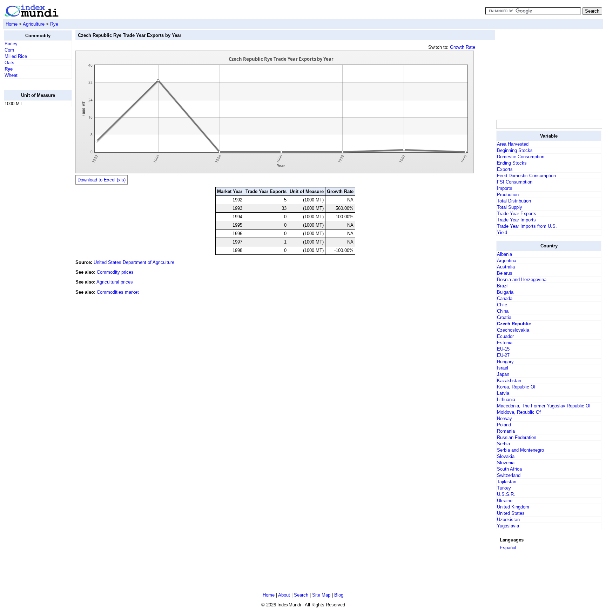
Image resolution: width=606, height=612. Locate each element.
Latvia (503, 393)
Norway (504, 418)
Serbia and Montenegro (520, 450)
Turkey (504, 488)
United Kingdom (513, 507)
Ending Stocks (512, 163)
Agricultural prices (114, 282)
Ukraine (504, 500)
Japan (503, 374)
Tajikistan (506, 481)
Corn (9, 50)
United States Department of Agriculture (134, 262)
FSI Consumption (514, 182)
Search (301, 595)
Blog (338, 595)
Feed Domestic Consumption (526, 175)
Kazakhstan (509, 380)
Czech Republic (514, 323)
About (284, 595)
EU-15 (503, 349)
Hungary (505, 361)
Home (12, 24)
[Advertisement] (32, 218)
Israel (502, 368)
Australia (506, 267)
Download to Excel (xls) (102, 179)
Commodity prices (115, 272)
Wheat (11, 75)
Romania (506, 431)
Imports (504, 188)
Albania (504, 254)
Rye (54, 24)
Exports (505, 169)
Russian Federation (516, 437)
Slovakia (505, 456)
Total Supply (509, 207)
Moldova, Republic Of (519, 412)
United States (511, 513)
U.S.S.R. (506, 494)
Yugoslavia (508, 525)
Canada (504, 298)
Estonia (504, 342)
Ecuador (505, 336)
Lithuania (506, 399)
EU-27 (503, 355)
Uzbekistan (508, 519)
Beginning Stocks (515, 150)
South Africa (509, 469)
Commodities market (118, 292)
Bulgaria (505, 292)
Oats (9, 62)
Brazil (503, 285)
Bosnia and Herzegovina (521, 279)
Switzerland (508, 475)
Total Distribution (514, 201)
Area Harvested (512, 144)
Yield (502, 232)
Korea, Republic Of (516, 387)
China (503, 311)
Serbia (503, 443)
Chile (502, 304)
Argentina (506, 260)
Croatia (504, 317)
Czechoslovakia (513, 330)
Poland (504, 424)
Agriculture (34, 24)
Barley (11, 43)
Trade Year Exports (516, 213)
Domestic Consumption (520, 156)
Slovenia (505, 462)
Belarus (504, 273)
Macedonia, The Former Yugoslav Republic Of (544, 405)
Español (508, 547)
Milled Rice (16, 56)
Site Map (321, 595)
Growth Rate (462, 47)
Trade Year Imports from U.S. (527, 226)
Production (508, 194)
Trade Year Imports (516, 219)
